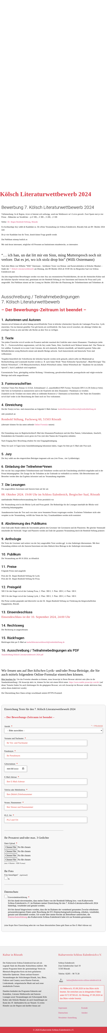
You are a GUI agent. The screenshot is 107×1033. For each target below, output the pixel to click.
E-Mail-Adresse (11, 777)
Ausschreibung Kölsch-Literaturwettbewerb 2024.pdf (22, 655)
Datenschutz (63, 1013)
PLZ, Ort (9, 815)
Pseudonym (10, 751)
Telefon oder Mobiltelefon (15, 789)
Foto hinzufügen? (15, 877)
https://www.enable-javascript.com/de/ (84, 682)
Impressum (62, 1008)
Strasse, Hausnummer (14, 802)
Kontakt (84, 1008)
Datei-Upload (10, 843)
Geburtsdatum (11, 763)
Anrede (53, 726)
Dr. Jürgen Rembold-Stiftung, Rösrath (23, 222)
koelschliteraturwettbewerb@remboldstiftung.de (77, 409)
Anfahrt (84, 1013)
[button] (61, 981)
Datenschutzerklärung (17, 917)
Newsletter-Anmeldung (67, 1018)
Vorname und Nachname (15, 738)
